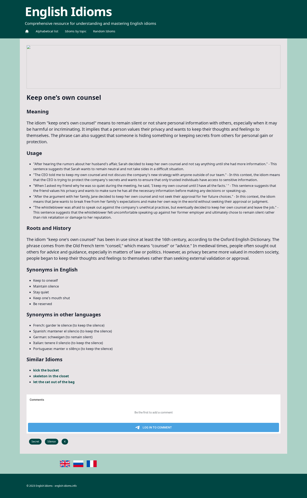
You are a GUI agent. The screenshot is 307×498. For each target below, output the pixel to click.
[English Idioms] (27, 31)
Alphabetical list (47, 31)
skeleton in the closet (51, 376)
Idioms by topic (75, 31)
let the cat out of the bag (54, 382)
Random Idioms (104, 31)
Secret (35, 441)
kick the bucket (46, 370)
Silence (51, 441)
